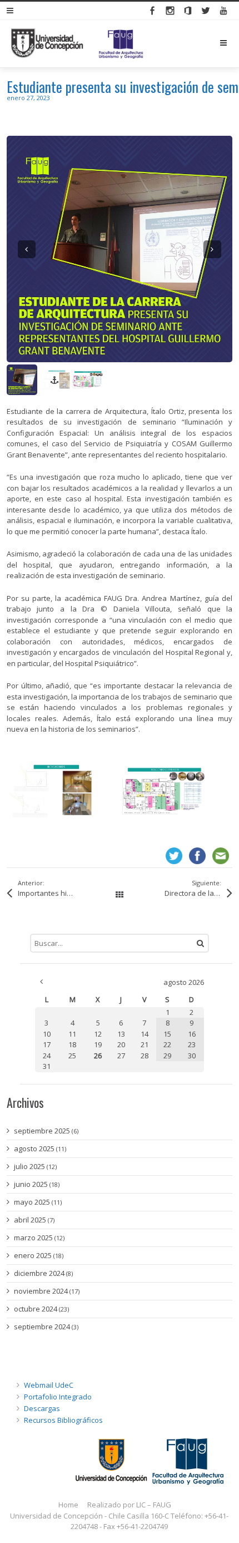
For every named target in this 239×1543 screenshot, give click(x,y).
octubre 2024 (35, 1308)
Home (68, 1504)
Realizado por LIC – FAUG (129, 1504)
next (212, 249)
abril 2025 (30, 1219)
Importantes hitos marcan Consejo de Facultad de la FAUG (57, 893)
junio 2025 (31, 1184)
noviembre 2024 (41, 1290)
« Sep (41, 981)
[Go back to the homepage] (77, 43)
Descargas (42, 1408)
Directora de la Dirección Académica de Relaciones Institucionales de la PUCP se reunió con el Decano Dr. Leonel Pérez (199, 893)
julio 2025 (29, 1166)
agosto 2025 (34, 1148)
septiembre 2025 (42, 1130)
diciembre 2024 (39, 1273)
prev (27, 249)
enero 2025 (33, 1255)
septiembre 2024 (42, 1326)
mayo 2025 (32, 1201)
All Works (119, 894)
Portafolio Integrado (58, 1396)
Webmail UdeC (48, 1384)
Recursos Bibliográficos (63, 1419)
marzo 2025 (33, 1237)
